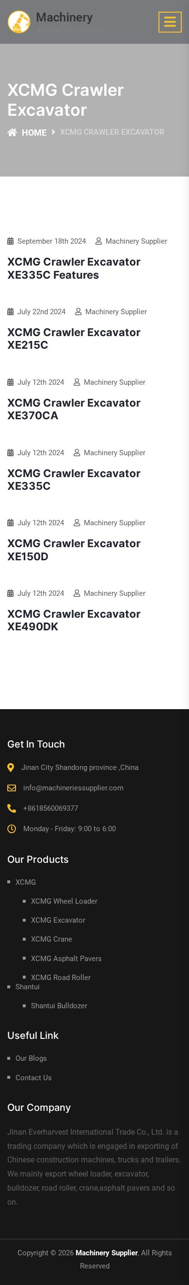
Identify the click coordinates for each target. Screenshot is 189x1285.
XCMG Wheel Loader (64, 901)
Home (34, 132)
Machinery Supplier (136, 241)
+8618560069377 (50, 808)
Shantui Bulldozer (59, 1005)
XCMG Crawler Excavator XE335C (74, 479)
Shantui (28, 986)
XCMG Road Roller (61, 977)
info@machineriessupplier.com (73, 788)
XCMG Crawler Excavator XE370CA (74, 409)
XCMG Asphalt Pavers (66, 958)
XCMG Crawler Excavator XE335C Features (74, 268)
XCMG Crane (51, 939)
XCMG (26, 882)
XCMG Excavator (58, 920)
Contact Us (34, 1077)
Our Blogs (31, 1058)
